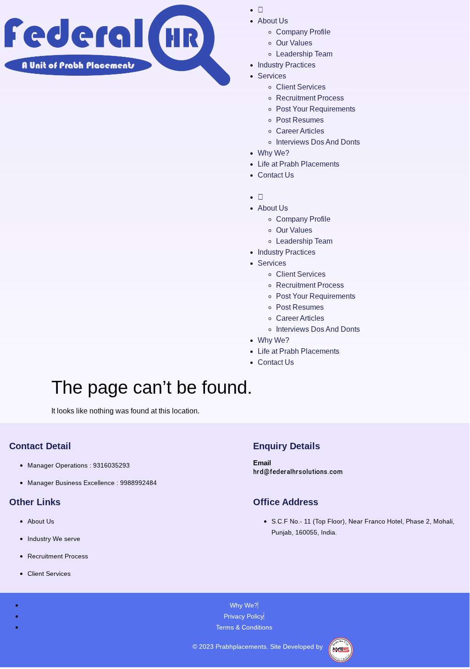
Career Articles (300, 131)
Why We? (273, 153)
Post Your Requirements (315, 109)
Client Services (301, 87)
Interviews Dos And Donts (318, 142)
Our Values (294, 43)
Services (272, 76)
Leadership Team (304, 54)
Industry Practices (286, 65)
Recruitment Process (310, 98)
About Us (273, 21)
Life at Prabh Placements (298, 164)
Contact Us (276, 175)
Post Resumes (300, 120)
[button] (352, 186)
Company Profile (303, 32)
